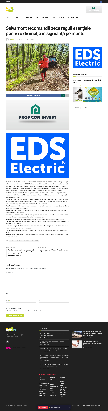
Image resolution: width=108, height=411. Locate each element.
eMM (12, 39)
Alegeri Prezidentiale (42, 388)
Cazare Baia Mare (85, 405)
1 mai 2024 (19, 39)
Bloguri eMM (42, 393)
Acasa (9, 17)
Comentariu (9, 272)
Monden (52, 388)
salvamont (35, 240)
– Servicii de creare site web (18, 348)
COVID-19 (52, 377)
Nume (8, 293)
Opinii (51, 390)
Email (8, 301)
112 (40, 377)
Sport (38, 17)
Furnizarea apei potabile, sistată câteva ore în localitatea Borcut (92, 343)
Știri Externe (63, 387)
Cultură (52, 379)
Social (32, 39)
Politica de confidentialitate (14, 308)
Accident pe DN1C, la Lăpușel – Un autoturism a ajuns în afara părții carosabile (92, 333)
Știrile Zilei (63, 392)
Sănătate (62, 381)
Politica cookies (75, 405)
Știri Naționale (64, 390)
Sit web (41, 301)
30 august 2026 (45, 352)
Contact (8, 1)
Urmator (84, 107)
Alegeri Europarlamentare (44, 382)
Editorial (62, 17)
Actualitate (18, 17)
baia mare (12, 240)
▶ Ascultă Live (43, 407)
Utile (53, 17)
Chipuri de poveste (42, 396)
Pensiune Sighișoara (96, 405)
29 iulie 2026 (85, 85)
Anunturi (41, 391)
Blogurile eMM (73, 17)
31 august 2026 (45, 337)
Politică (45, 17)
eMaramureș (77, 85)
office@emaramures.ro (12, 336)
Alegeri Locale (43, 385)
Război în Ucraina (62, 378)
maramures (27, 240)
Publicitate (53, 395)
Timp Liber (28, 17)
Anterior (77, 107)
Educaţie (52, 384)
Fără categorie (54, 386)
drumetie (19, 240)
